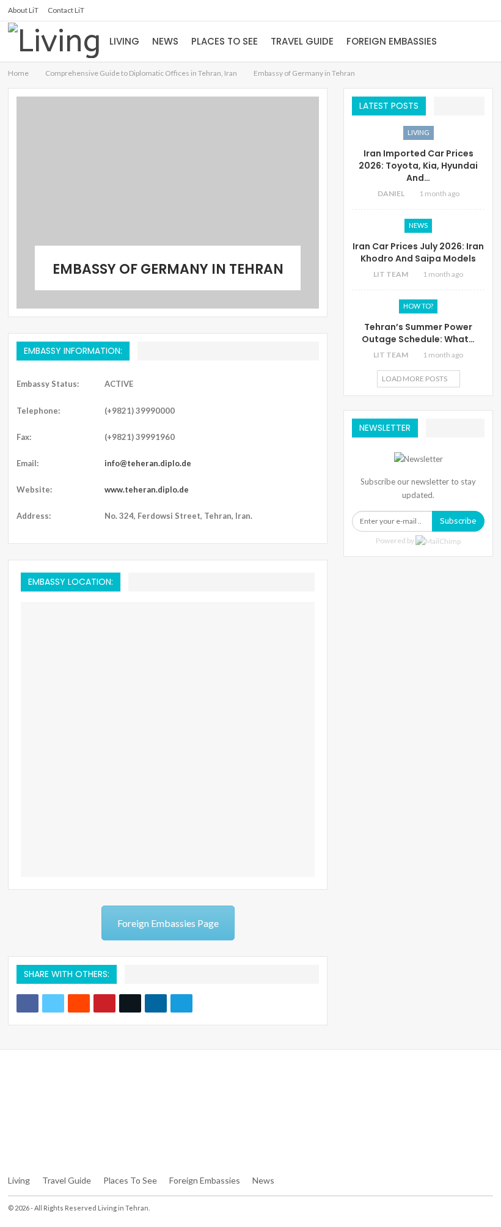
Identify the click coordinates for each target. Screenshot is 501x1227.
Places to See (224, 41)
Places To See (130, 1180)
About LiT (23, 10)
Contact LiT (66, 10)
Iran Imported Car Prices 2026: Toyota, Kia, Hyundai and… (418, 165)
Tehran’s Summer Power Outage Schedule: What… (418, 333)
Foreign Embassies (391, 41)
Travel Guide (302, 41)
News (165, 41)
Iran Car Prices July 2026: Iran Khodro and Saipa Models (418, 252)
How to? (418, 306)
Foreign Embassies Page (168, 923)
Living (124, 41)
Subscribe (458, 521)
